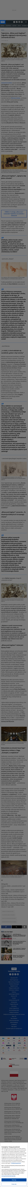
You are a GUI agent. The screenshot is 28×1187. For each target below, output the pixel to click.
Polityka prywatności (16, 1163)
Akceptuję (14, 1180)
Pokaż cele (14, 1184)
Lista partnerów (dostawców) (8, 1176)
